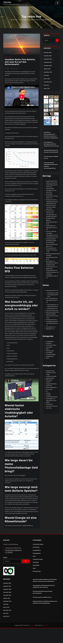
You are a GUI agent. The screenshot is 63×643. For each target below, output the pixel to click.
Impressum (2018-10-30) (52, 310)
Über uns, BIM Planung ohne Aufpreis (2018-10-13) (52, 300)
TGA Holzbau (49, 380)
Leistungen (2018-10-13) (52, 290)
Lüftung (48, 393)
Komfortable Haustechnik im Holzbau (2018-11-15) (52, 196)
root (7, 68)
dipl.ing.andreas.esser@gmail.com (13, 550)
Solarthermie (49, 404)
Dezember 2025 (47, 52)
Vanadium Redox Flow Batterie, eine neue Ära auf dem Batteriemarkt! (35, 19)
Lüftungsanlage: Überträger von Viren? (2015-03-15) (51, 190)
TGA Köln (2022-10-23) (51, 319)
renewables (49, 343)
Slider (47, 349)
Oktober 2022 (47, 69)
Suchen (5, 557)
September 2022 (48, 72)
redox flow (48, 408)
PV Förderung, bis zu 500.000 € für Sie (42, 597)
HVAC (47, 358)
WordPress (31, 625)
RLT (47, 391)
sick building (49, 347)
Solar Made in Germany (52, 406)
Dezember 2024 (47, 55)
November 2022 (48, 65)
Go (57, 40)
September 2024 (48, 59)
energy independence (51, 384)
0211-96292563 (9, 552)
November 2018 (48, 82)
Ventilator (48, 395)
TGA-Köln (48, 382)
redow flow (49, 385)
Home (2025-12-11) (50, 327)
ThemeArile (45, 625)
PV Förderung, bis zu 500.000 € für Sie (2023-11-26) (51, 250)
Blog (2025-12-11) (50, 329)
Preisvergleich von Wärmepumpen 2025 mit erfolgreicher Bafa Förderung (51, 144)
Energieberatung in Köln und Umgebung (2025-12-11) (52, 323)
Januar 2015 (47, 88)
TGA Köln (7, 2)
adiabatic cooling (50, 371)
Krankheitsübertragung (52, 397)
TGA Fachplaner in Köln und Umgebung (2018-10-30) (52, 294)
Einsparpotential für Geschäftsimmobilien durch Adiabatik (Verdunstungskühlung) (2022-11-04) (52, 242)
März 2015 (46, 85)
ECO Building (8, 56)
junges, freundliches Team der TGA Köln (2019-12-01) (52, 315)
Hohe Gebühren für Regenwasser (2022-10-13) (51, 227)
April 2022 (46, 75)
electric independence (51, 387)
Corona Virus (49, 389)
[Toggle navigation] (57, 3)
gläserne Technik (50, 378)
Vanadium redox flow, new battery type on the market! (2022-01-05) (52, 201)
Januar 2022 (47, 78)
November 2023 (48, 62)
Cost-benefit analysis (51, 345)
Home (14, 19)
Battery (48, 402)
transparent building (51, 376)
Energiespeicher (50, 356)
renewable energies (51, 354)
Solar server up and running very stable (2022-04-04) (51, 207)
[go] (25, 561)
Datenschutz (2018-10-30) (52, 312)
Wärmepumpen (50, 350)
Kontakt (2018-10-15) (52, 308)
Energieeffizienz (50, 341)
